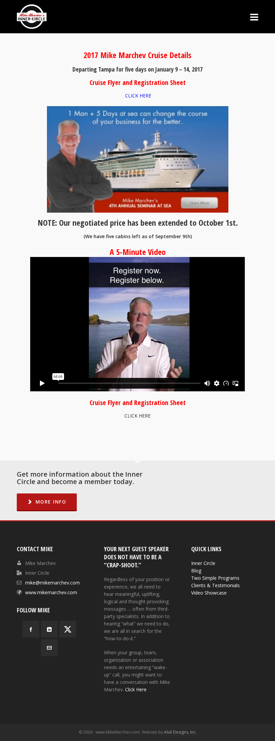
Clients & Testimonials (215, 585)
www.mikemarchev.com (51, 592)
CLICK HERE (138, 95)
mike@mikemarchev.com (52, 582)
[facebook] (30, 629)
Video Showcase (209, 593)
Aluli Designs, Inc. (180, 732)
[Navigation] (254, 17)
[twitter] (67, 629)
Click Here (136, 689)
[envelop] (49, 647)
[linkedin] (49, 629)
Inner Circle (203, 563)
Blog (196, 570)
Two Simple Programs (215, 578)
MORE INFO (51, 501)
